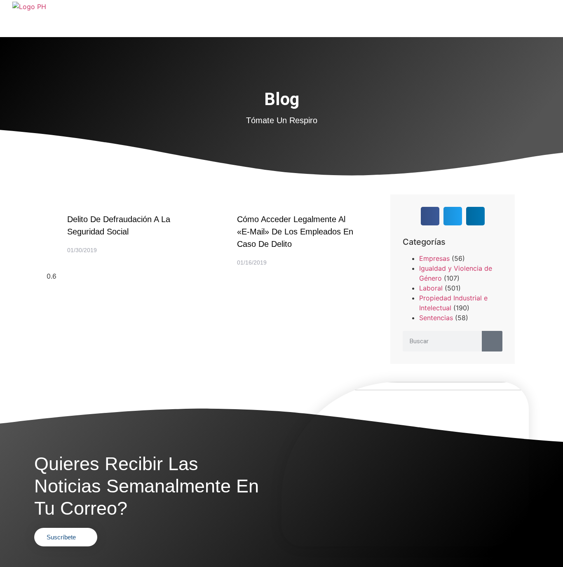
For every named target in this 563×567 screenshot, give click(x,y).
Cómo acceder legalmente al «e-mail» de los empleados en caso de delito (295, 231)
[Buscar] (492, 341)
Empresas (434, 258)
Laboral (431, 288)
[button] (430, 216)
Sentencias (436, 318)
